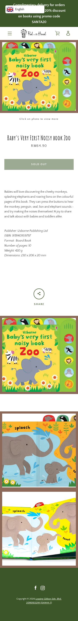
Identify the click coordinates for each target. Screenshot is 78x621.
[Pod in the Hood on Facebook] (35, 588)
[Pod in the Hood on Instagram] (43, 588)
